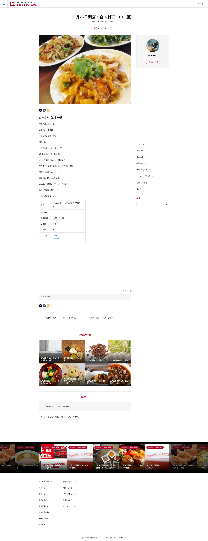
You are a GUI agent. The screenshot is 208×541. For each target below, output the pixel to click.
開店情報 (42, 494)
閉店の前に (140, 150)
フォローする (153, 62)
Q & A (138, 189)
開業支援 (139, 157)
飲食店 (48, 297)
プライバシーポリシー (70, 506)
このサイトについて (46, 482)
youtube (56, 239)
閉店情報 (42, 488)
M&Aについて (43, 518)
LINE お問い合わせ (69, 494)
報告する (128, 291)
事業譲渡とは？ (142, 163)
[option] (26, 457)
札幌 (44, 297)
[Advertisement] (152, 105)
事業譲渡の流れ (44, 512)
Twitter (55, 235)
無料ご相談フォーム (144, 170)
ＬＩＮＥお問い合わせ (145, 176)
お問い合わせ (141, 183)
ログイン (201, 4)
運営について (67, 500)
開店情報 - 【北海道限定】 (108, 21)
